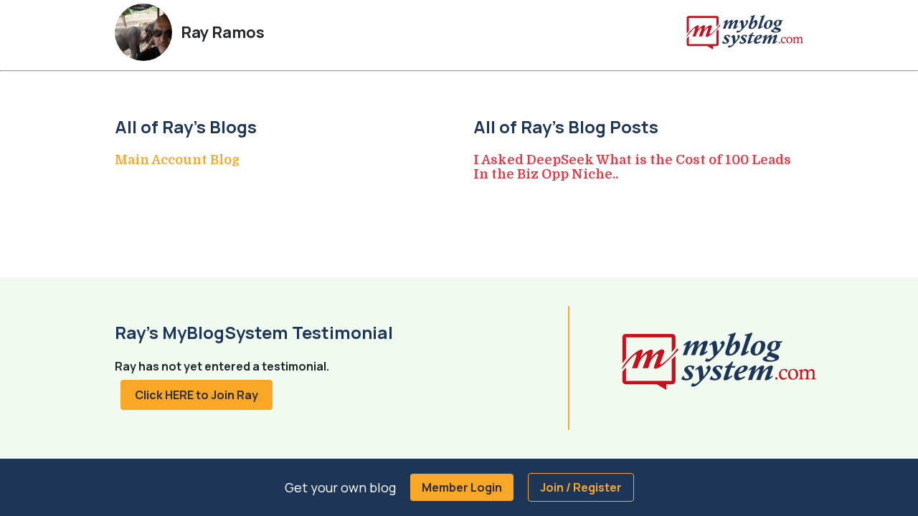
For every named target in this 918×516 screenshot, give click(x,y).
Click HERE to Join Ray (196, 395)
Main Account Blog (177, 160)
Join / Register (581, 487)
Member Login (462, 487)
